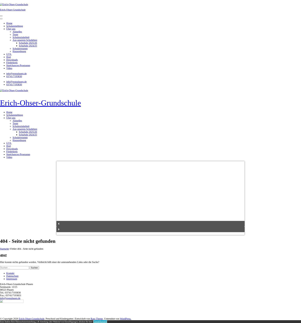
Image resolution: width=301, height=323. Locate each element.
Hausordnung (19, 51)
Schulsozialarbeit (21, 37)
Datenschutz (12, 276)
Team (15, 34)
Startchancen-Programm (18, 65)
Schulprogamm (20, 48)
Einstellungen (100, 321)
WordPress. (125, 318)
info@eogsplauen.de (16, 73)
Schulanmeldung (14, 26)
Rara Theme (97, 318)
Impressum (11, 279)
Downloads (12, 59)
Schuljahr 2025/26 (28, 43)
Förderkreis (12, 62)
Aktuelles (17, 31)
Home (9, 23)
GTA (8, 54)
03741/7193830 (14, 76)
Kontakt (10, 273)
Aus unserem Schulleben (25, 40)
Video (9, 68)
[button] (150, 224)
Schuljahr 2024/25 (28, 45)
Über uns (10, 29)
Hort (8, 57)
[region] (150, 198)
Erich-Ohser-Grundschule (13, 9)
